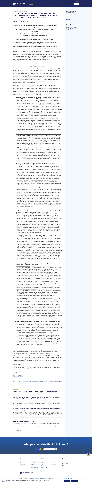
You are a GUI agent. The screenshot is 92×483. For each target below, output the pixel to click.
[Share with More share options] (27, 21)
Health (60, 381)
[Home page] (19, 4)
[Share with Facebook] (21, 21)
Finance (30, 381)
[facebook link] (68, 478)
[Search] (73, 1)
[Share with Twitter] (19, 21)
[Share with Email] (23, 21)
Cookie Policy (4, 481)
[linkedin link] (64, 478)
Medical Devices (25, 381)
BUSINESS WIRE (22, 51)
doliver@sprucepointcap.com (18, 376)
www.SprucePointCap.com (18, 60)
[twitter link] (62, 478)
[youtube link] (66, 478)
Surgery (20, 381)
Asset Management (22, 383)
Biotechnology (50, 381)
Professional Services (43, 381)
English (68, 19)
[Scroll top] (88, 454)
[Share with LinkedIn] (17, 21)
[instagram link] (71, 478)
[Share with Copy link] (25, 21)
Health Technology (35, 381)
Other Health (56, 381)
